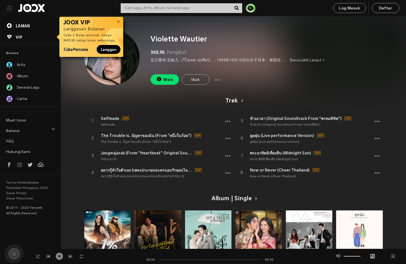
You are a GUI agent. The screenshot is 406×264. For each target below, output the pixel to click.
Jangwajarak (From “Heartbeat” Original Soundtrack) (147, 153)
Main (168, 80)
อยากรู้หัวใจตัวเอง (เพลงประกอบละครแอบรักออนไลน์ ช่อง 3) (147, 170)
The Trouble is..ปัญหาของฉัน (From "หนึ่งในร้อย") (146, 135)
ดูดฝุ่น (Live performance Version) (282, 135)
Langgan (108, 49)
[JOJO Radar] (250, 8)
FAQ (10, 141)
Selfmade (110, 118)
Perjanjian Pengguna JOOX (27, 188)
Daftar (385, 8)
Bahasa (12, 131)
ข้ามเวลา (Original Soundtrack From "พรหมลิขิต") (296, 118)
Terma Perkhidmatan (22, 183)
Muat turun (16, 120)
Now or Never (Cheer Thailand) (280, 170)
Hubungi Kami (18, 152)
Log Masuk (349, 8)
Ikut (195, 80)
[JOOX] (31, 8)
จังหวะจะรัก (109, 159)
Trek (231, 101)
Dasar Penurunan (19, 198)
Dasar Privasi (16, 193)
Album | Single (232, 199)
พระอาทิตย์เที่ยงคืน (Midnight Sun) (280, 153)
